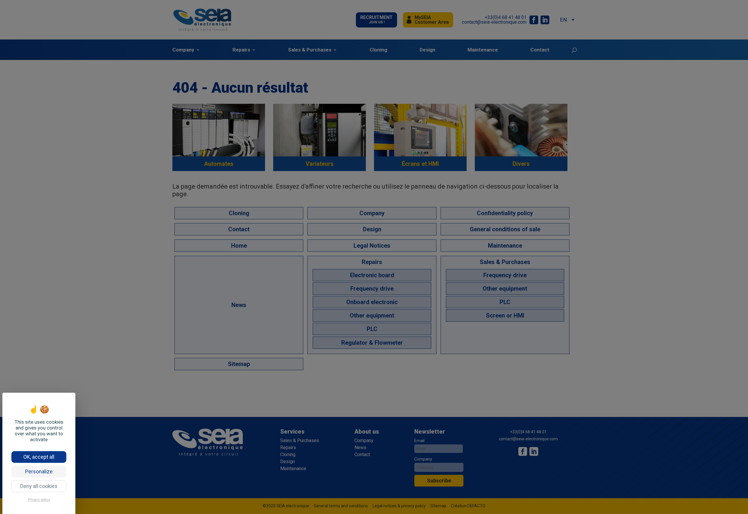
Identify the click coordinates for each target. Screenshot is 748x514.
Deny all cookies (39, 486)
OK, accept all (38, 457)
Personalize (39, 471)
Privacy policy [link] (39, 500)
